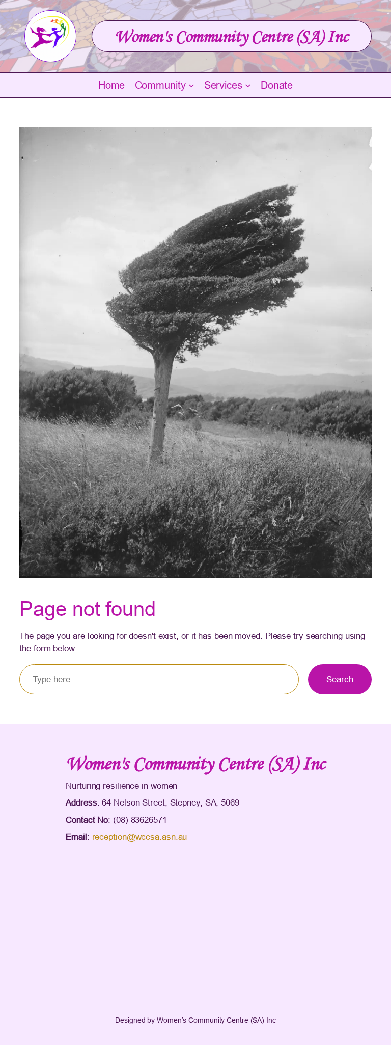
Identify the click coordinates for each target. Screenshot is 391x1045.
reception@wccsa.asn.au (139, 837)
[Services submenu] (248, 85)
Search (339, 679)
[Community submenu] (191, 85)
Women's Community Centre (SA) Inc (231, 36)
